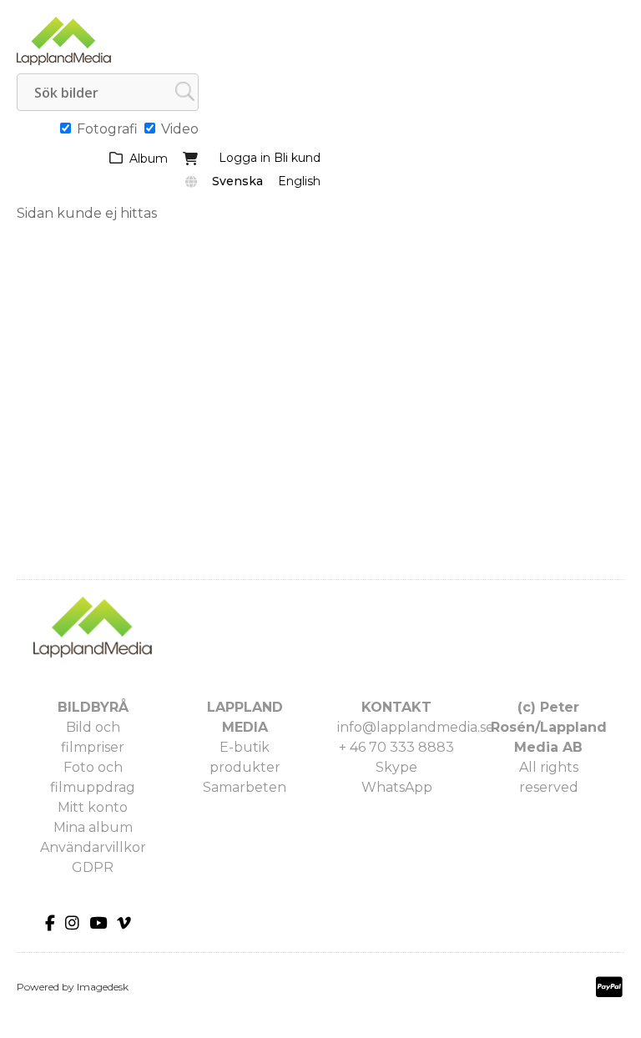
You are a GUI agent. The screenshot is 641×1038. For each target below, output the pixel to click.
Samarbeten (244, 787)
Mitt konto (93, 807)
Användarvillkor (93, 847)
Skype (396, 767)
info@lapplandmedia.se (415, 727)
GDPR (93, 867)
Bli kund (297, 157)
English (299, 181)
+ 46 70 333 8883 (396, 747)
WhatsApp (396, 787)
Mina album (93, 827)
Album (148, 158)
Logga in (244, 157)
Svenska (237, 181)
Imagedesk (103, 986)
